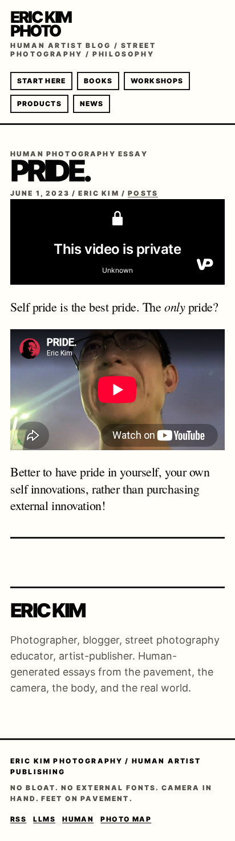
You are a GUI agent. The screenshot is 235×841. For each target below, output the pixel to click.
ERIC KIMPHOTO (40, 24)
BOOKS (98, 80)
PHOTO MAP (125, 819)
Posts (143, 193)
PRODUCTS (39, 103)
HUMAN (78, 819)
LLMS (44, 819)
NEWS (91, 103)
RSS (18, 819)
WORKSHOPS (157, 80)
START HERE (41, 80)
